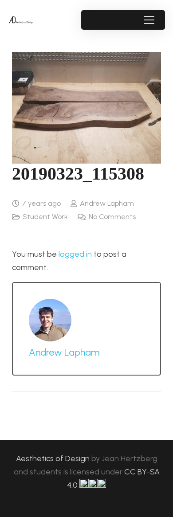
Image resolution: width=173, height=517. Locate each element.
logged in (75, 254)
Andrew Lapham (107, 203)
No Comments (112, 216)
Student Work (45, 216)
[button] (149, 20)
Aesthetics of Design (53, 458)
